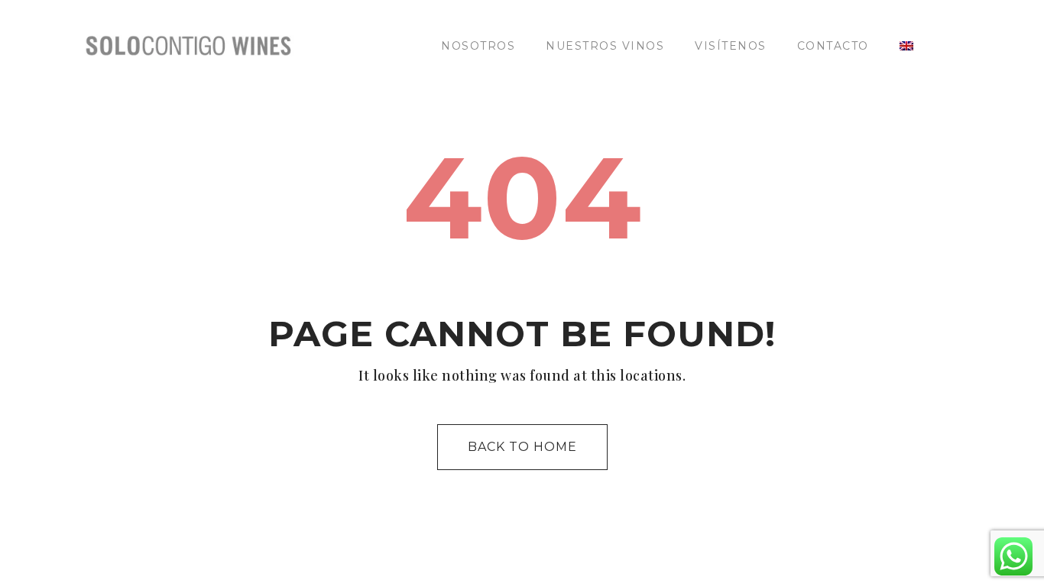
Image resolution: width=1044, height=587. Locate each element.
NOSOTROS (478, 46)
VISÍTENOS (731, 46)
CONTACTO (833, 46)
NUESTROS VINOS (605, 46)
